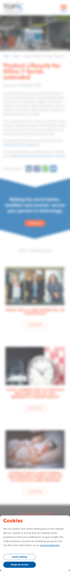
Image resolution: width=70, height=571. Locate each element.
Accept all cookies (19, 564)
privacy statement (49, 545)
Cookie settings (19, 556)
